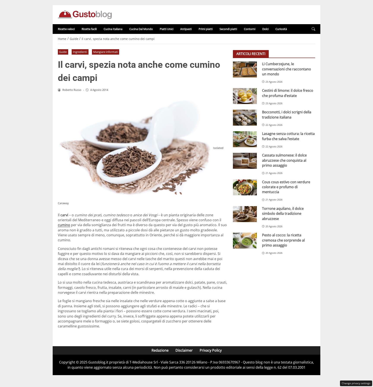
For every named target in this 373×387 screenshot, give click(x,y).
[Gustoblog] (85, 14)
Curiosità (281, 29)
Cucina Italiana (113, 29)
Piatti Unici (166, 29)
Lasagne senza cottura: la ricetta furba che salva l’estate (288, 136)
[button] (313, 29)
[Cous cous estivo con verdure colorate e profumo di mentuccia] (245, 187)
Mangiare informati (105, 52)
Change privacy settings (356, 383)
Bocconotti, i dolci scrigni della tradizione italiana (286, 114)
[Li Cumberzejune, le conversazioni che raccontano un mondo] (245, 69)
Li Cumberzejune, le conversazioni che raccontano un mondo (286, 69)
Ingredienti (80, 52)
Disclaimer (184, 350)
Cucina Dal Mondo (141, 29)
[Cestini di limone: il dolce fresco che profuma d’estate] (245, 96)
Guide (63, 52)
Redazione (160, 350)
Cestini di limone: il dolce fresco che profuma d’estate (287, 93)
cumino (64, 225)
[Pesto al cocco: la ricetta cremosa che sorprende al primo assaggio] (245, 241)
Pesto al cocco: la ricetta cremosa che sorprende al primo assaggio (283, 240)
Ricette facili (89, 29)
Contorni (249, 29)
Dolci (265, 29)
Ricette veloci (66, 29)
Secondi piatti (228, 29)
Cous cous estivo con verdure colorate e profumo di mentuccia (286, 186)
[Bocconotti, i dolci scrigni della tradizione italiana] (245, 118)
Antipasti (186, 29)
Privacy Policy (211, 350)
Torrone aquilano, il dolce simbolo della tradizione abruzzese (283, 213)
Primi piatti (206, 29)
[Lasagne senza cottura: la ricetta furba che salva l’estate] (245, 139)
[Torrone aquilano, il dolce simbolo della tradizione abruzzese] (245, 214)
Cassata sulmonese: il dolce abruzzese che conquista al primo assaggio (284, 160)
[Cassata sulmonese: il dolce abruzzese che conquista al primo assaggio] (245, 161)
